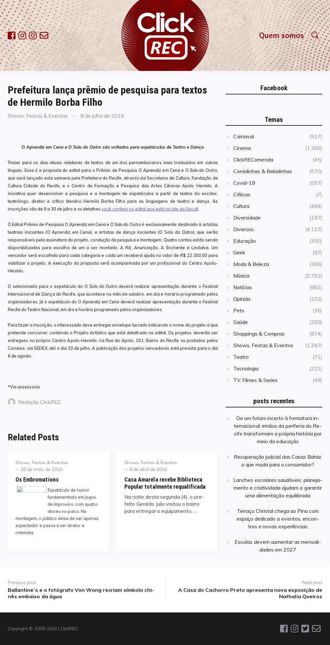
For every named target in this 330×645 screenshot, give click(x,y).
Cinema (242, 148)
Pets (238, 310)
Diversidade (247, 217)
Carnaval (243, 136)
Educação (244, 241)
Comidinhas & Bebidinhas (262, 171)
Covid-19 (244, 183)
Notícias (242, 287)
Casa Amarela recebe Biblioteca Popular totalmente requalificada (165, 483)
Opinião (242, 299)
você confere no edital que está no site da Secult (150, 208)
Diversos (243, 229)
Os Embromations (37, 479)
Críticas (241, 194)
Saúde (240, 322)
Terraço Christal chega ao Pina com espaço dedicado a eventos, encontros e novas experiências (278, 519)
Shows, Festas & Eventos (38, 115)
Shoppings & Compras (259, 333)
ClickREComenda (253, 159)
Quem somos (281, 35)
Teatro (241, 357)
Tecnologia (245, 368)
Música (241, 275)
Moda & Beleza (251, 264)
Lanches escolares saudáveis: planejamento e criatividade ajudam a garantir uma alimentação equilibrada (277, 488)
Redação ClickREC (39, 402)
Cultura (241, 206)
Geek (239, 252)
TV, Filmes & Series (255, 380)
